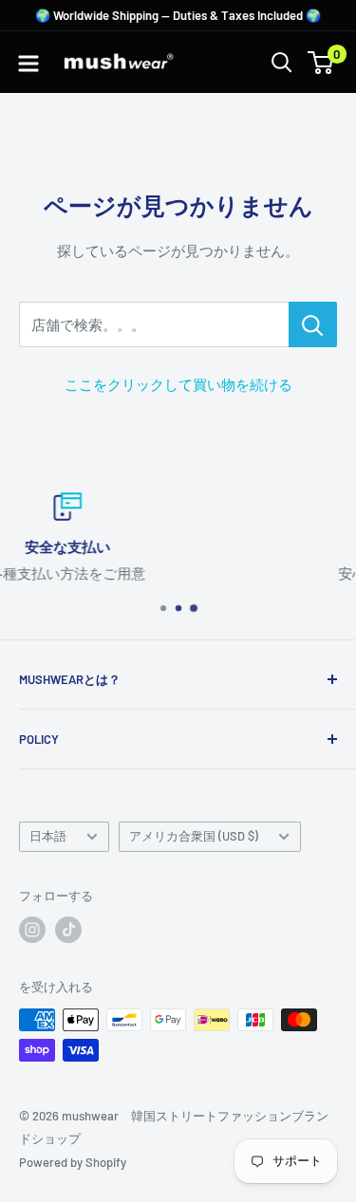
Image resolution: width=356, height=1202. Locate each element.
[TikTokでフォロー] (68, 929)
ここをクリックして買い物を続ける (178, 384)
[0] (321, 62)
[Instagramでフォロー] (32, 929)
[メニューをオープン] (28, 63)
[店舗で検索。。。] (313, 324)
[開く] (282, 62)
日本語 (47, 835)
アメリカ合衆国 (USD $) (193, 835)
